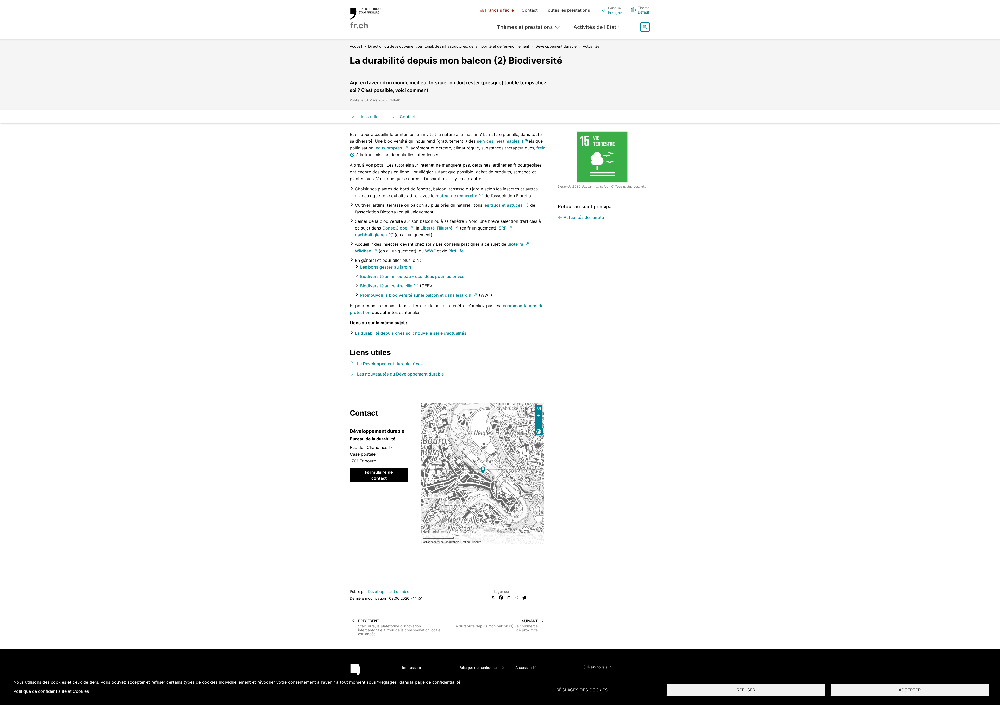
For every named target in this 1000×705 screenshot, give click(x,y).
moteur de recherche (457, 195)
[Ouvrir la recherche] (645, 27)
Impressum (411, 667)
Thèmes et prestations (525, 27)
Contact (530, 10)
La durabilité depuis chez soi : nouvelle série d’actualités (410, 333)
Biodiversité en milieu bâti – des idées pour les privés (412, 276)
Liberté (428, 228)
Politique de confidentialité (481, 667)
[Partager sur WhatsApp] (516, 597)
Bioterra (516, 244)
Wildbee (363, 250)
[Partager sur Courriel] (524, 597)
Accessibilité (525, 667)
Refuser (746, 690)
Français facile (499, 10)
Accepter (910, 690)
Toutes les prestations (568, 10)
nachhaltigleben (371, 234)
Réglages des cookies (582, 690)
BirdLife (456, 250)
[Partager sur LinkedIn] (509, 597)
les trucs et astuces (504, 205)
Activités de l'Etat (594, 27)
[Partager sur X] (493, 597)
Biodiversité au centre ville (386, 285)
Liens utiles (369, 116)
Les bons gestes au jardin (385, 267)
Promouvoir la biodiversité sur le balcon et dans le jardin (416, 295)
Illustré (446, 228)
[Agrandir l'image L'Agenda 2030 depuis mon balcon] (604, 157)
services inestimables (499, 141)
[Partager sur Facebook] (501, 597)
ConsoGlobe (395, 228)
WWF (430, 250)
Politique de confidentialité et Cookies (51, 691)
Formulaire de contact (379, 475)
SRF (503, 228)
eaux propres (389, 147)
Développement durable (388, 591)
